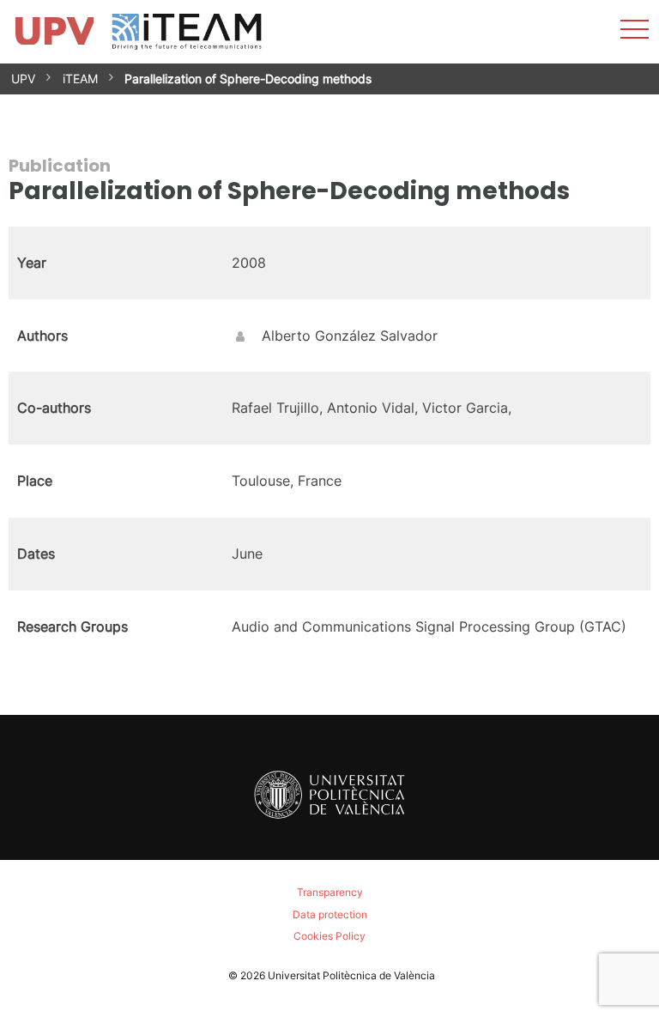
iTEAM (80, 78)
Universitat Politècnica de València (351, 975)
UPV (23, 78)
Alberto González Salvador (350, 335)
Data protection (330, 914)
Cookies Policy (329, 935)
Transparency (330, 892)
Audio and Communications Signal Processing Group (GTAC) (429, 626)
